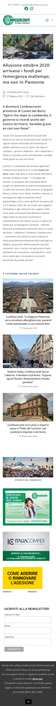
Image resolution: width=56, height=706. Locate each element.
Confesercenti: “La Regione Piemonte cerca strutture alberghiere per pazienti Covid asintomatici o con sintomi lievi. (28, 320)
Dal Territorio (38, 96)
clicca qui (37, 678)
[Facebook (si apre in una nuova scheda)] (25, 8)
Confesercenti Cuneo (18, 92)
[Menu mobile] (47, 20)
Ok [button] (28, 701)
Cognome (9, 637)
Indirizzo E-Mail (11, 614)
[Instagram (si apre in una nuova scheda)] (30, 8)
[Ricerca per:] (51, 20)
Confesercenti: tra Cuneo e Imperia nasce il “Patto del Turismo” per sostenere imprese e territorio (28, 428)
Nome (7, 626)
